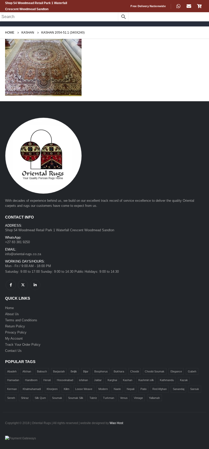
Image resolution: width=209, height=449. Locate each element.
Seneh (11, 397)
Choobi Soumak (154, 371)
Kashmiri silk (146, 380)
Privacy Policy (16, 332)
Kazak (184, 380)
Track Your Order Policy (23, 344)
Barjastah (59, 371)
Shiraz (25, 397)
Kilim (66, 388)
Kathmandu (167, 380)
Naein (117, 388)
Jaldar (98, 380)
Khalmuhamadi (32, 388)
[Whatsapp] (178, 6)
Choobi (134, 371)
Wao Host (116, 423)
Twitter (23, 285)
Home (9, 308)
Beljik (74, 371)
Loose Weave (83, 388)
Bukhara (119, 371)
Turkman (108, 397)
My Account (14, 338)
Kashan (127, 380)
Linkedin (35, 285)
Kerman (12, 388)
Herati (47, 380)
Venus (124, 397)
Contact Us (13, 351)
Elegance (176, 371)
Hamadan (13, 380)
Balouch (42, 371)
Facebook (11, 285)
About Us (12, 314)
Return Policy (15, 326)
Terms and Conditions (21, 320)
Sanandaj (178, 388)
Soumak (57, 397)
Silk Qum (40, 397)
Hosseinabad (65, 380)
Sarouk (194, 388)
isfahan (83, 380)
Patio (143, 388)
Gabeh (192, 371)
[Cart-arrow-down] (199, 6)
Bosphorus (101, 371)
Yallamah (154, 397)
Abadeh (12, 371)
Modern (103, 388)
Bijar (85, 371)
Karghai (112, 380)
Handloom (31, 380)
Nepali (130, 388)
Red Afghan (159, 388)
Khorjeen (52, 388)
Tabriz (93, 397)
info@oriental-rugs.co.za (23, 254)
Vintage (138, 397)
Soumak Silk (75, 397)
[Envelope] (188, 6)
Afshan (26, 371)
